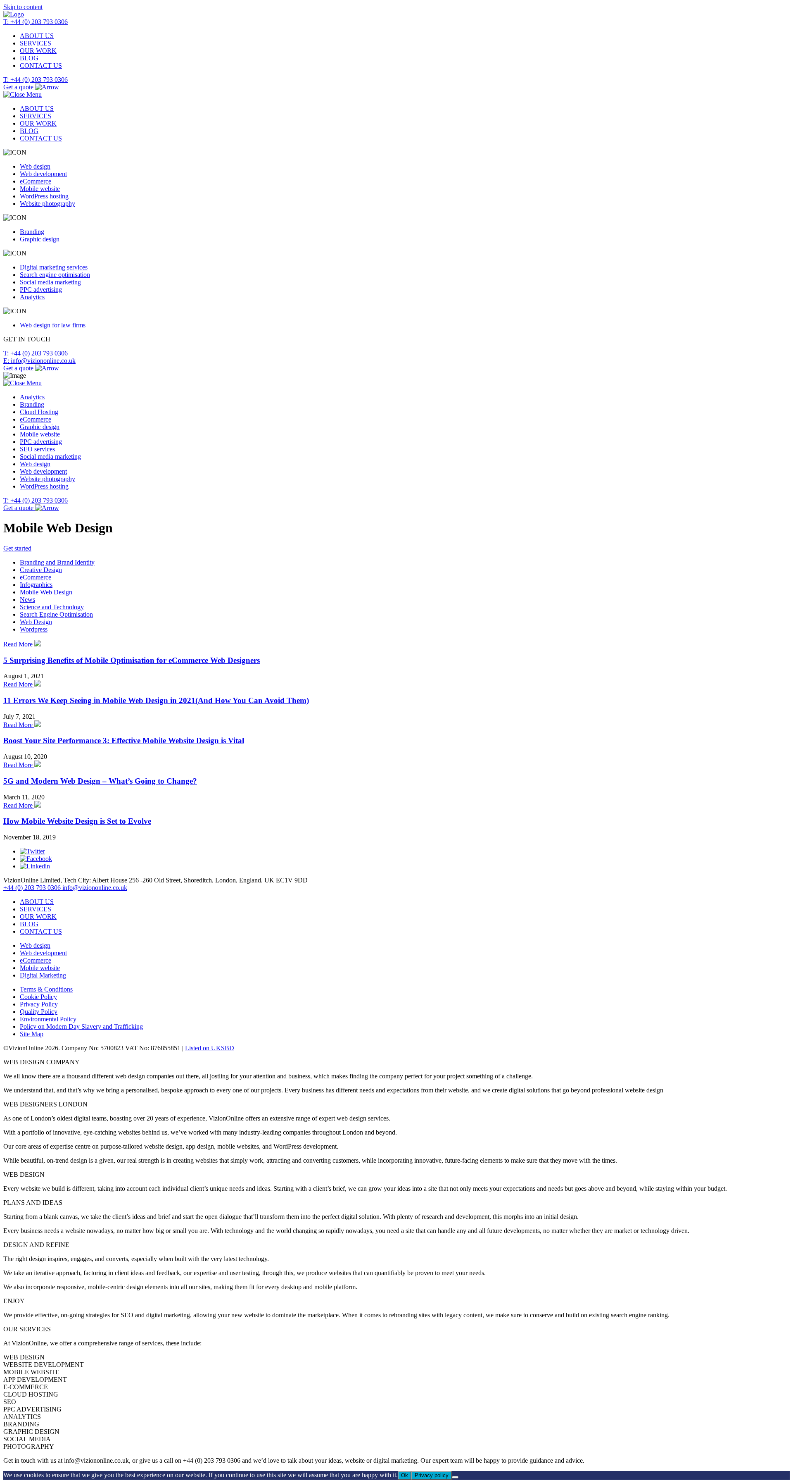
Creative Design (41, 569)
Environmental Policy (48, 1019)
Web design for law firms (52, 325)
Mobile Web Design (46, 592)
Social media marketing (50, 282)
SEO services (37, 449)
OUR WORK (38, 50)
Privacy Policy (39, 1004)
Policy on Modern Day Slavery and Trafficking (81, 1026)
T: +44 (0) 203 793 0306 (35, 21)
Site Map (31, 1033)
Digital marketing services (54, 267)
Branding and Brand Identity (57, 562)
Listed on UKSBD (209, 1047)
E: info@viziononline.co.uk (39, 360)
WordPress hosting (44, 196)
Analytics (32, 296)
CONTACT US (41, 65)
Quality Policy (38, 1011)
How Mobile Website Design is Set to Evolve (77, 821)
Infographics (36, 584)
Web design (35, 166)
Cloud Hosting (39, 411)
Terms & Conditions (46, 989)
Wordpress (33, 629)
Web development (43, 173)
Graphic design (39, 239)
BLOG (29, 58)
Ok (404, 1475)
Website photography (47, 203)
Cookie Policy (38, 996)
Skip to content (23, 6)
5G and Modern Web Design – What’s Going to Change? (100, 781)
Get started (17, 548)
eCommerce (35, 181)
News (27, 599)
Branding (32, 231)
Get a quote (19, 87)
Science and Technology (52, 606)
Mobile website (40, 188)
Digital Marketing (43, 975)
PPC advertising (41, 289)
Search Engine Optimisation (56, 614)
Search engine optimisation (55, 274)
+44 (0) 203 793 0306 (32, 887)
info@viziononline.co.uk (94, 887)
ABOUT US (37, 35)
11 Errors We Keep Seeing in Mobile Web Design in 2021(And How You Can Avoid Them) (156, 700)
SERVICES (35, 43)
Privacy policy (432, 1475)
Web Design (36, 621)
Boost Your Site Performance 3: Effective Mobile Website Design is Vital (123, 740)
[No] (455, 1477)
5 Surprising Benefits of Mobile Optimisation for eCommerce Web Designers (131, 660)
